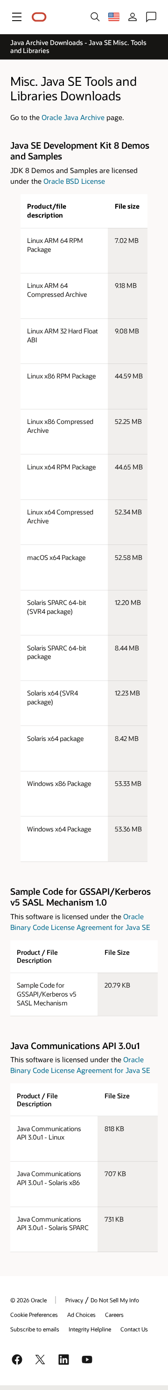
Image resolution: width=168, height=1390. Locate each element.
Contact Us (134, 1329)
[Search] (95, 17)
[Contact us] (151, 17)
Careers (114, 1314)
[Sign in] (132, 17)
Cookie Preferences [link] (34, 1314)
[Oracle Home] (39, 17)
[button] (16, 17)
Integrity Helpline (90, 1329)
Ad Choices (81, 1314)
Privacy (74, 1300)
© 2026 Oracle (28, 1300)
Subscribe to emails (34, 1329)
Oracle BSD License (74, 181)
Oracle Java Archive (73, 117)
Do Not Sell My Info (115, 1300)
